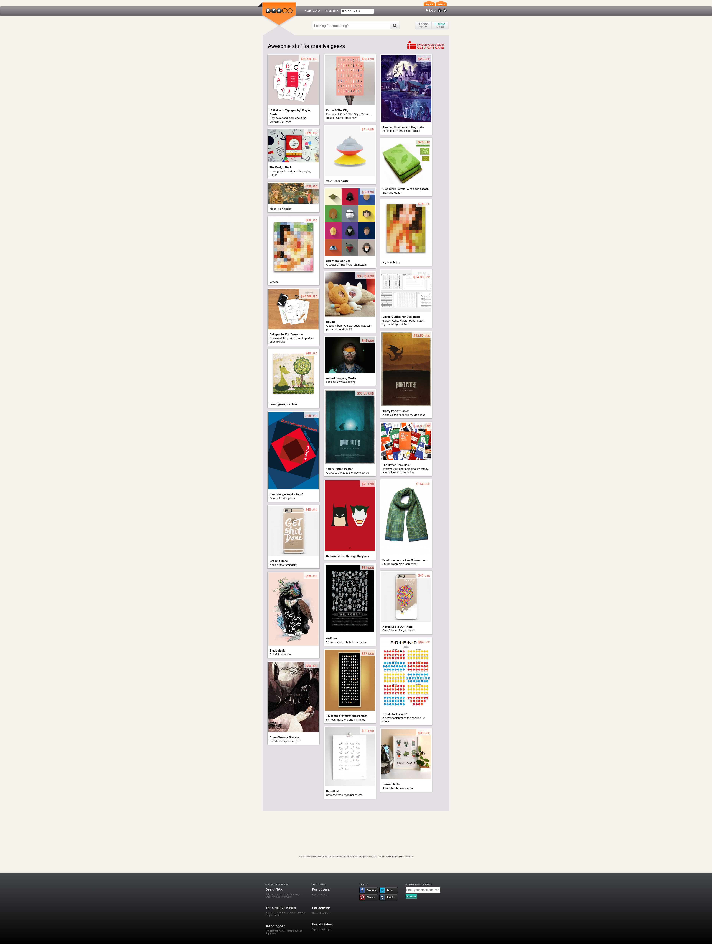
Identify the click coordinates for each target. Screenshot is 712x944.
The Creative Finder (280, 907)
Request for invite (321, 912)
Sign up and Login (321, 929)
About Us (409, 856)
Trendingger (275, 926)
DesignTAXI (274, 889)
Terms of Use (398, 856)
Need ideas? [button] (313, 11)
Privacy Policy (384, 856)
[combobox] (357, 11)
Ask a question (320, 894)
